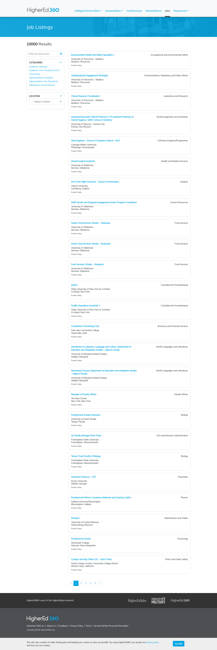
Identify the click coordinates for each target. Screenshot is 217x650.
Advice (153, 10)
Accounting (34, 74)
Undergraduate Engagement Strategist (89, 75)
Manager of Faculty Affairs (83, 394)
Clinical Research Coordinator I (85, 96)
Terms (88, 626)
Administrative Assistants (41, 77)
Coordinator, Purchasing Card (85, 326)
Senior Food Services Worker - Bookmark (90, 243)
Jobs (167, 10)
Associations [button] (113, 10)
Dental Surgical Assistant (83, 161)
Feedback (62, 626)
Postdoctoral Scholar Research (85, 415)
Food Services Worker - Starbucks (87, 264)
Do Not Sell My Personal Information (111, 626)
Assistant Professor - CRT (83, 477)
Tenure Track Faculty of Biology (86, 456)
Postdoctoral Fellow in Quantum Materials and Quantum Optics (101, 497)
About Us (51, 626)
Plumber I (75, 518)
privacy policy (152, 642)
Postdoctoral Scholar (81, 538)
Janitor (74, 285)
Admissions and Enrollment (42, 85)
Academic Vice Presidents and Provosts (48, 70)
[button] (61, 62)
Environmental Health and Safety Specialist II (92, 55)
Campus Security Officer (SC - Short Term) (91, 559)
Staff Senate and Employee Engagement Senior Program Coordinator (104, 202)
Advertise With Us (35, 626)
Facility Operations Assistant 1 (85, 305)
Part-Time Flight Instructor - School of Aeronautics (95, 181)
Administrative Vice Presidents (43, 81)
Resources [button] (180, 10)
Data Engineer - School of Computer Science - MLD (95, 140)
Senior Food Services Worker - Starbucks (90, 223)
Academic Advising (38, 66)
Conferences (134, 10)
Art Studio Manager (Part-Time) (86, 435)
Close (178, 643)
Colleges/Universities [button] (87, 10)
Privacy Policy (76, 626)
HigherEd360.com (48, 630)
